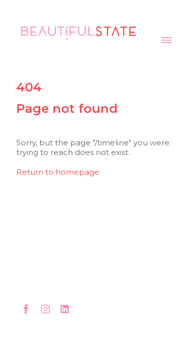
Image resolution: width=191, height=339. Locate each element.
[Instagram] (45, 309)
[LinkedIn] (65, 309)
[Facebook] (26, 309)
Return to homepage (57, 172)
